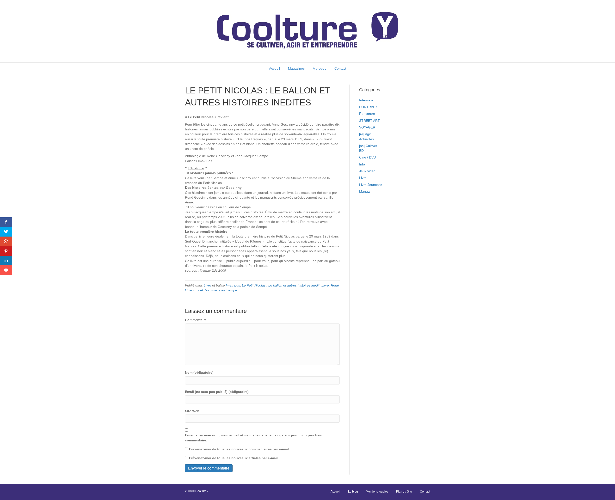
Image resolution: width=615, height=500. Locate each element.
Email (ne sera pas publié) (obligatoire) (217, 392)
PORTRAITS (368, 107)
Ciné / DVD (367, 157)
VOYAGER (367, 127)
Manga (364, 191)
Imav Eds (233, 285)
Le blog (353, 491)
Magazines (296, 68)
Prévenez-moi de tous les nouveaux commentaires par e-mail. (239, 449)
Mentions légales (377, 491)
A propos (319, 68)
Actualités (366, 139)
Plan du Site (404, 491)
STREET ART (369, 120)
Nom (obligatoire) (199, 372)
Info (362, 164)
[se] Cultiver (368, 146)
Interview (366, 100)
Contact (340, 68)
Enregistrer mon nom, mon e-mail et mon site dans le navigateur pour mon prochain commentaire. (253, 437)
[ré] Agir (365, 134)
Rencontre (367, 114)
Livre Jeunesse (370, 185)
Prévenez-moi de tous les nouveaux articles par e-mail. (234, 458)
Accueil (274, 68)
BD (361, 150)
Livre (207, 285)
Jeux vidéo (367, 171)
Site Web (192, 411)
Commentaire (196, 320)
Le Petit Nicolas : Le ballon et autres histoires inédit (281, 285)
